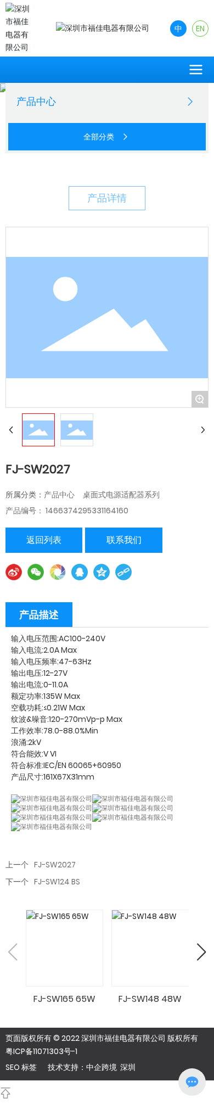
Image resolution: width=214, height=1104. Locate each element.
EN (200, 28)
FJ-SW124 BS (57, 881)
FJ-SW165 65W (64, 999)
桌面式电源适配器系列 (121, 494)
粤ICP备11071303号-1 (41, 1051)
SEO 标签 (21, 1067)
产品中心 (59, 494)
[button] (201, 952)
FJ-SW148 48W (150, 999)
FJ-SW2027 (55, 864)
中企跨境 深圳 (111, 1067)
